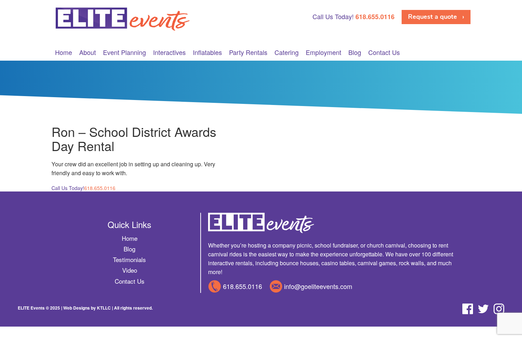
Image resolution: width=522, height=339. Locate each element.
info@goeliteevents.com (318, 286)
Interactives (169, 52)
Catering (286, 52)
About (87, 52)
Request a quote (432, 16)
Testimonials (129, 259)
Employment (323, 52)
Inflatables (207, 52)
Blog (354, 52)
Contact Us (384, 52)
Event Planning (124, 52)
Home (63, 52)
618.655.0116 (242, 286)
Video (129, 270)
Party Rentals (248, 52)
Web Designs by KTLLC (87, 308)
